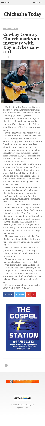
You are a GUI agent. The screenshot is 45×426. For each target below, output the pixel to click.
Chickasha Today (22, 14)
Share (10, 294)
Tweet (21, 294)
